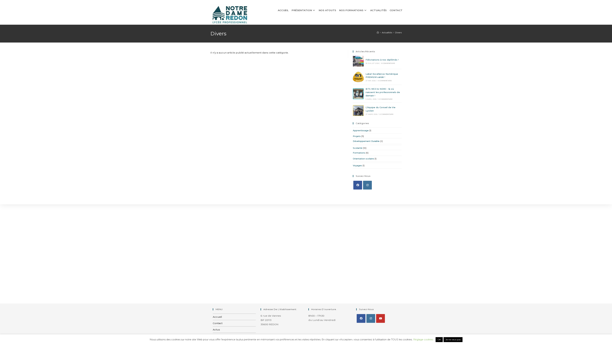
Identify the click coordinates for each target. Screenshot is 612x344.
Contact (217, 323)
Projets (357, 136)
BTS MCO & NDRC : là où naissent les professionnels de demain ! (383, 92)
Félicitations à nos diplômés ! (382, 59)
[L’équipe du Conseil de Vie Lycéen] (358, 110)
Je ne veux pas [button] (453, 339)
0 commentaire (388, 63)
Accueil (217, 316)
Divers (398, 32)
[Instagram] (367, 185)
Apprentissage (361, 130)
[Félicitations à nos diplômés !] (358, 61)
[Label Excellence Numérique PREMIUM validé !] (358, 77)
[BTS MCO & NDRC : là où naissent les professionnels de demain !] (358, 93)
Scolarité (357, 148)
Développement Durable (366, 141)
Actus (216, 329)
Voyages (357, 165)
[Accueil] (378, 32)
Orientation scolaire (363, 158)
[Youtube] (380, 318)
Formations (359, 152)
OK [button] (439, 339)
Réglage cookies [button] (423, 339)
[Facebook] (357, 185)
